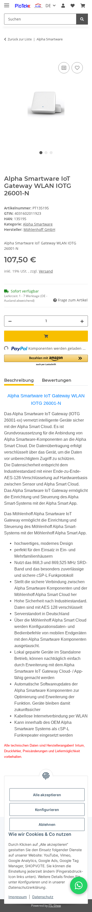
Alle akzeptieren (47, 795)
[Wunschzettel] (72, 6)
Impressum (17, 897)
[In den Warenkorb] (8, 55)
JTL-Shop (55, 905)
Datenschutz (42, 897)
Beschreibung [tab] (19, 380)
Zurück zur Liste (20, 39)
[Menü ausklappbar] (6, 3)
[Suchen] (82, 19)
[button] (63, 6)
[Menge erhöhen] (82, 321)
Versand (46, 271)
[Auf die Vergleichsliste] (64, 67)
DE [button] (48, 5)
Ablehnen (47, 824)
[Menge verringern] (10, 321)
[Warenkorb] (83, 6)
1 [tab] (40, 152)
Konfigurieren (47, 809)
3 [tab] (51, 152)
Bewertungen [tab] (56, 380)
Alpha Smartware (38, 224)
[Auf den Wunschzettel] (77, 67)
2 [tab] (46, 152)
